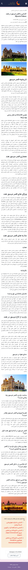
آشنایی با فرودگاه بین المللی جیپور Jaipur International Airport (14, 533)
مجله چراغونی (22, 10)
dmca (19, 567)
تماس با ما (14, 567)
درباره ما (9, 567)
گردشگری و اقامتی (15, 10)
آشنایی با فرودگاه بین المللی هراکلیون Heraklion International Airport (14, 540)
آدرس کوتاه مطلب (14, 555)
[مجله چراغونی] (14, 3)
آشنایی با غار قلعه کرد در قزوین (13, 528)
